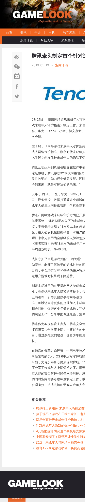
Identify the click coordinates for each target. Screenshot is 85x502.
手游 (37, 32)
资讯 (23, 32)
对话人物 (47, 40)
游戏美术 (67, 40)
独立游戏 (69, 32)
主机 (52, 32)
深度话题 (26, 40)
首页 (9, 32)
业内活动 (61, 65)
